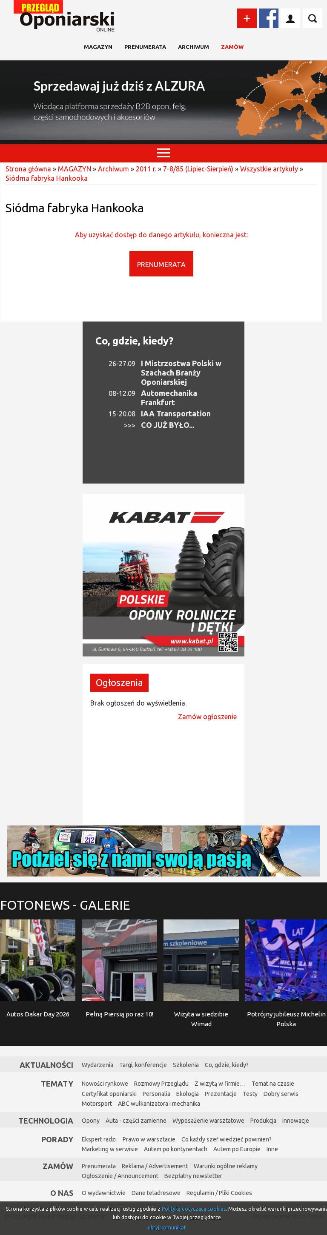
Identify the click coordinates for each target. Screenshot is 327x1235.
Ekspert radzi (99, 1139)
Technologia (45, 1120)
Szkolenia (186, 1064)
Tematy (57, 1083)
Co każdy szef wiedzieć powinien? (226, 1139)
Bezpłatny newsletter (193, 1175)
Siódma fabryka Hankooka (47, 178)
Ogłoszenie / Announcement (120, 1175)
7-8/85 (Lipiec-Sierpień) (198, 169)
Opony (91, 1120)
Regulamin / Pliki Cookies (219, 1192)
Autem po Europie (237, 1149)
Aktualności (46, 1065)
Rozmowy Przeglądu (161, 1083)
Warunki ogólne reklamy (226, 1166)
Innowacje (295, 1120)
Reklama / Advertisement (155, 1166)
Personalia (156, 1093)
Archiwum (193, 47)
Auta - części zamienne (136, 1120)
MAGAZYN (98, 47)
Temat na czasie (273, 1083)
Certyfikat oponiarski (109, 1093)
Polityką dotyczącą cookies (194, 1209)
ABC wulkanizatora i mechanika (159, 1103)
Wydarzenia (97, 1064)
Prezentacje (221, 1093)
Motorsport (97, 1103)
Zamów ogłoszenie (207, 716)
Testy (250, 1093)
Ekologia (187, 1093)
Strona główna (28, 169)
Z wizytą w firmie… (220, 1083)
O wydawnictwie (104, 1192)
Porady (57, 1139)
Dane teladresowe (156, 1192)
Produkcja (263, 1120)
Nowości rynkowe (105, 1083)
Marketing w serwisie (110, 1149)
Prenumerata (145, 47)
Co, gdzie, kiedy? (134, 341)
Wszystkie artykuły (269, 169)
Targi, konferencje (143, 1064)
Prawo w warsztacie (149, 1139)
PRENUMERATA (161, 264)
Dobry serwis (281, 1093)
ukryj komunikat (167, 1227)
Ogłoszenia (119, 682)
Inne (272, 1149)
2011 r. (146, 169)
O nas (61, 1193)
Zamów (232, 47)
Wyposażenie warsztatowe (208, 1120)
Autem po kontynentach (175, 1149)
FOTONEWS (65, 905)
